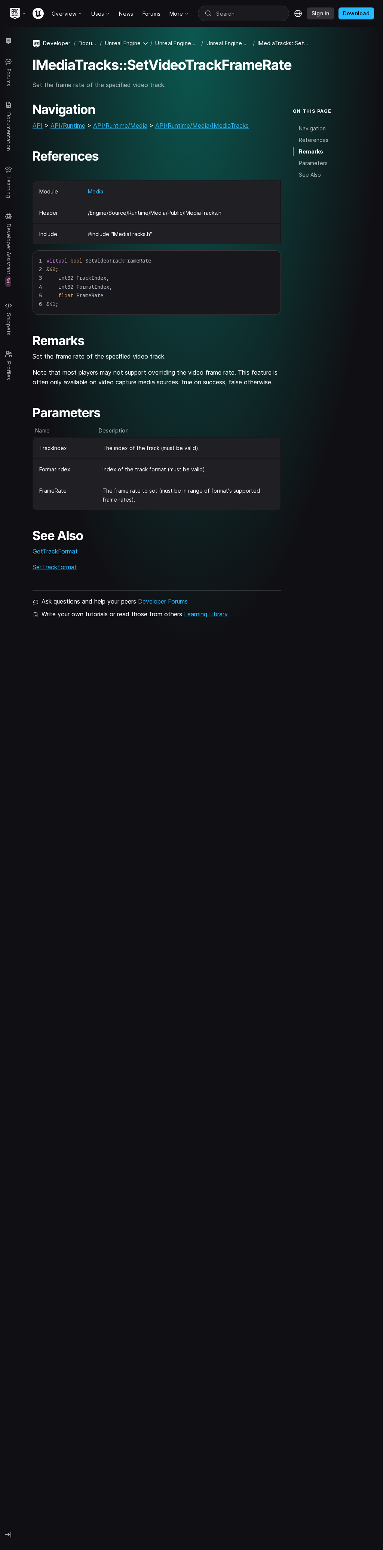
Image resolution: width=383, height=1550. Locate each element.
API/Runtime (67, 125)
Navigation (312, 128)
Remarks (311, 151)
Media (95, 191)
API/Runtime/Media (120, 125)
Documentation (88, 43)
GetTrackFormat (55, 551)
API (38, 125)
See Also (310, 174)
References (313, 140)
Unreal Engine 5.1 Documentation (176, 43)
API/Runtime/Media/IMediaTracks (202, 125)
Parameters (313, 163)
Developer (57, 43)
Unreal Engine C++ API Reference (228, 43)
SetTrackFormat (55, 567)
